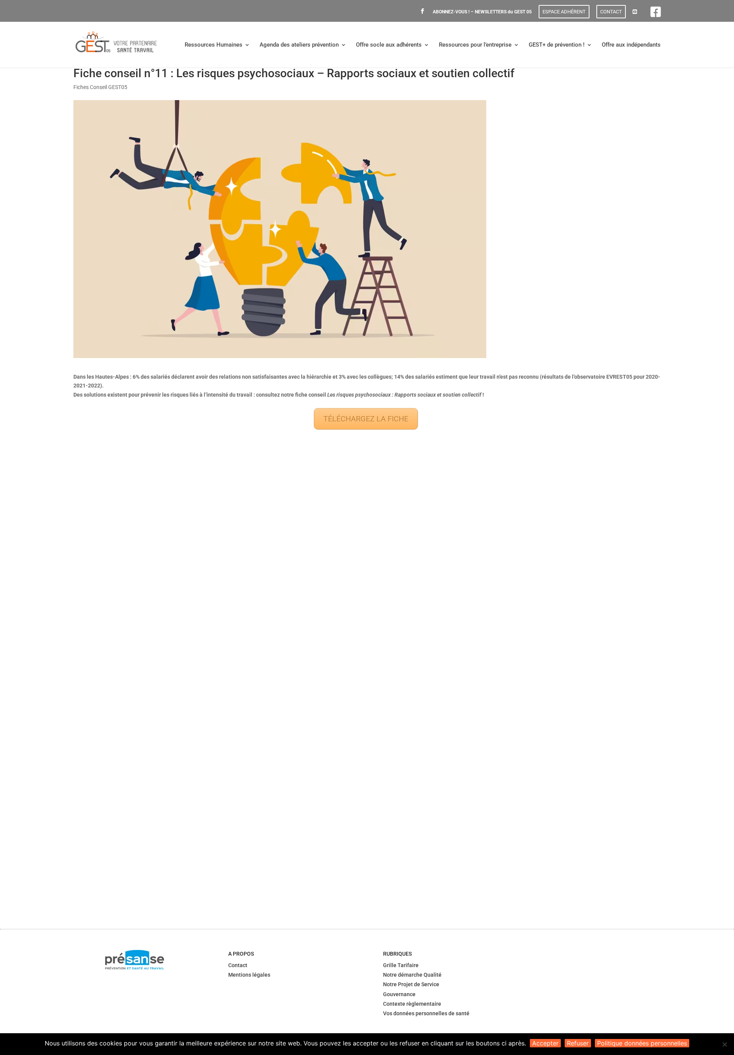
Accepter (545, 1043)
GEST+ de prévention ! (557, 45)
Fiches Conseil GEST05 (100, 87)
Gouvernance (399, 994)
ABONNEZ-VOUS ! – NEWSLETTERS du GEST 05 (482, 12)
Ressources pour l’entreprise (475, 45)
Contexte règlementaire (412, 1004)
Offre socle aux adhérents (389, 45)
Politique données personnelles (642, 1043)
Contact (611, 12)
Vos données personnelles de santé (426, 1013)
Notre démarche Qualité (412, 975)
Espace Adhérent (564, 12)
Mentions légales (249, 975)
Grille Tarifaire (401, 965)
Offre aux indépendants (631, 45)
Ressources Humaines (213, 45)
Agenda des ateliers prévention (299, 45)
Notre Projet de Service (411, 984)
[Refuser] (724, 1044)
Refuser (578, 1043)
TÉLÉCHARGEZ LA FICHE (365, 418)
